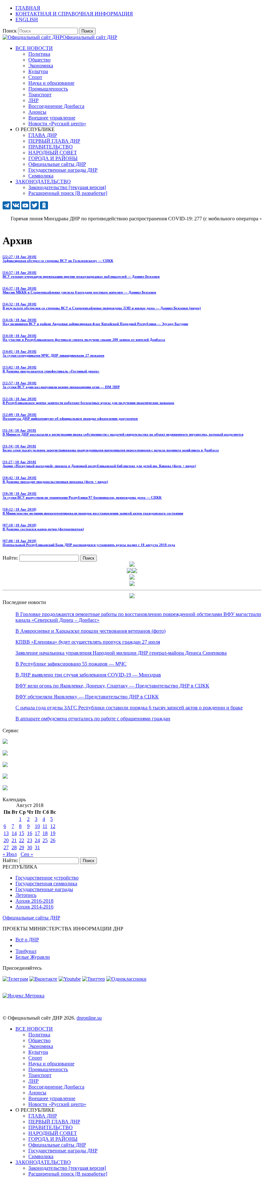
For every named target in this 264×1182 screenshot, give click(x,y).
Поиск (10, 31)
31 (37, 847)
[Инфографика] (5, 788)
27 (6, 847)
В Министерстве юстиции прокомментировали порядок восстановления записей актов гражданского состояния (93, 511)
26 (52, 840)
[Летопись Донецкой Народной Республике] (5, 777)
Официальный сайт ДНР (89, 37)
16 (29, 833)
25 (45, 840)
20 (6, 840)
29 (21, 847)
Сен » (27, 854)
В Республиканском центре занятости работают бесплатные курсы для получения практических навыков (88, 401)
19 (52, 833)
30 (29, 847)
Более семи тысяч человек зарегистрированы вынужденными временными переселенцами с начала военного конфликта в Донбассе (111, 448)
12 (52, 826)
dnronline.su (89, 1018)
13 (6, 833)
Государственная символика (46, 883)
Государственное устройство (47, 877)
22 (21, 840)
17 (37, 833)
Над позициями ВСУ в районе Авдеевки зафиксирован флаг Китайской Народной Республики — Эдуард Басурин (95, 322)
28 (14, 847)
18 (45, 833)
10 (37, 826)
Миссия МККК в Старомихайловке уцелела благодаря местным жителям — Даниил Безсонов (79, 290)
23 (29, 840)
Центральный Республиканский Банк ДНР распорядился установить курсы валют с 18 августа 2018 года (89, 543)
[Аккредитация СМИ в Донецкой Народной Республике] (5, 742)
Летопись (25, 895)
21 (14, 840)
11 (44, 826)
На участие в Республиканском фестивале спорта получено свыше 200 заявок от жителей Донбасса (84, 337)
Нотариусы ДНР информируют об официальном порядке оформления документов (70, 416)
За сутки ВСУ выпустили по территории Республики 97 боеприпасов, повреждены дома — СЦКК (82, 495)
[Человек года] (134, 571)
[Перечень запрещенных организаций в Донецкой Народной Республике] (5, 765)
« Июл (10, 854)
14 (14, 833)
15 (21, 833)
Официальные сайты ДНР (31, 917)
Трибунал (25, 951)
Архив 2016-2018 (34, 901)
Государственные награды (44, 889)
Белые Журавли (32, 957)
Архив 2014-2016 (34, 906)
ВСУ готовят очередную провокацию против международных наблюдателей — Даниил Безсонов (81, 274)
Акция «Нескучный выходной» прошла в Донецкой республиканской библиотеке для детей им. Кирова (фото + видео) (99, 464)
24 (37, 840)
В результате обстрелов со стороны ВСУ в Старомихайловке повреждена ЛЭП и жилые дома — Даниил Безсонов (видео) (102, 306)
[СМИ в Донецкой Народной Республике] (5, 753)
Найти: (10, 558)
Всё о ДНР (27, 939)
